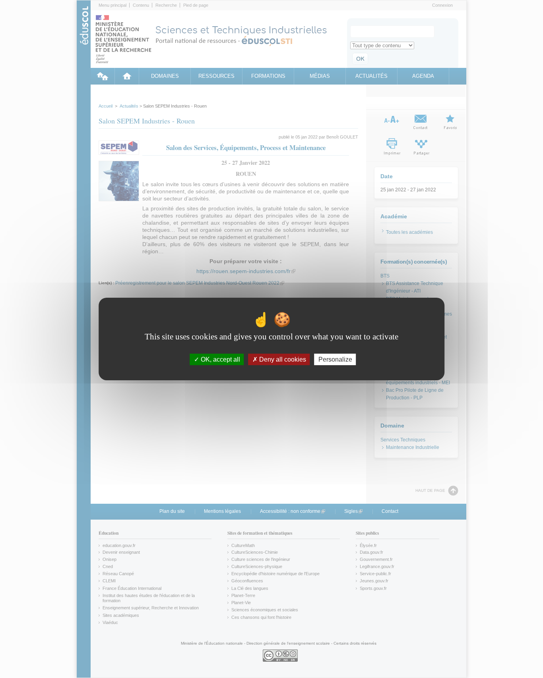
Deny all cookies (282, 359)
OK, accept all (219, 359)
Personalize (335, 359)
